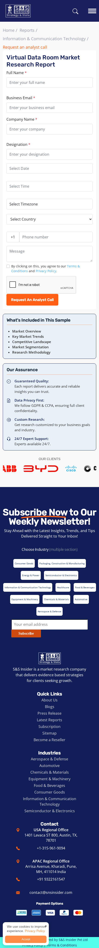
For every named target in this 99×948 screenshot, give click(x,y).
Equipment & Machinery (49, 778)
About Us (49, 700)
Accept (26, 939)
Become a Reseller (49, 739)
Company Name (21, 119)
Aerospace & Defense (49, 759)
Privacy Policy (46, 271)
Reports (27, 30)
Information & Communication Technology (44, 38)
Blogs (49, 706)
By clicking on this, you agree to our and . (45, 268)
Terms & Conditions (62, 945)
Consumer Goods (49, 792)
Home (9, 30)
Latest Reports (49, 719)
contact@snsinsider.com (50, 892)
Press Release (49, 713)
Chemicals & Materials (49, 772)
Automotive (49, 765)
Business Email (20, 97)
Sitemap (49, 733)
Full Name (16, 72)
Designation (18, 144)
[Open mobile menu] (92, 9)
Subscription (49, 726)
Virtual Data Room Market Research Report (43, 61)
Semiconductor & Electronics (49, 810)
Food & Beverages (49, 785)
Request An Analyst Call (32, 300)
